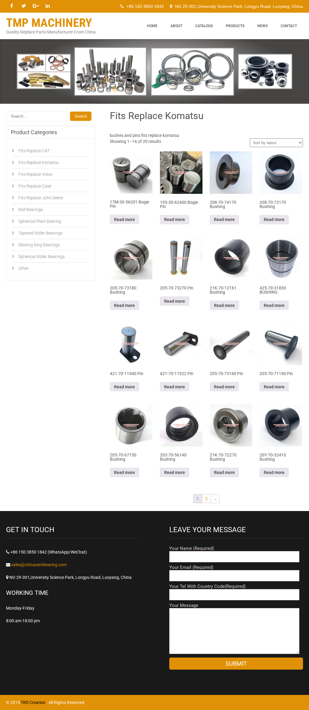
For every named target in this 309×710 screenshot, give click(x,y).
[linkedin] (47, 6)
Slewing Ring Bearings (39, 244)
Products (235, 26)
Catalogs (204, 26)
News (262, 26)
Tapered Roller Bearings (40, 233)
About (176, 26)
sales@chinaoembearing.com (39, 564)
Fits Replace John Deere (40, 197)
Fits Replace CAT (33, 150)
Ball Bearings (30, 209)
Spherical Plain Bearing (39, 221)
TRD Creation (33, 702)
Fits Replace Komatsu (38, 162)
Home (152, 26)
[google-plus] (35, 6)
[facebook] (11, 6)
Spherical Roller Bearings (41, 256)
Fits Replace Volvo (35, 174)
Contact (289, 26)
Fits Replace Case (34, 186)
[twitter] (23, 6)
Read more (124, 219)
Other (23, 268)
